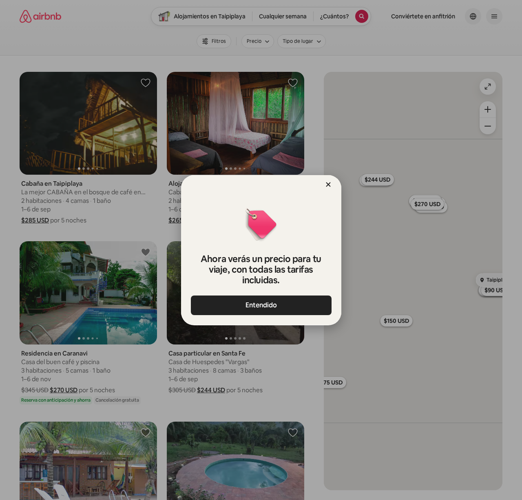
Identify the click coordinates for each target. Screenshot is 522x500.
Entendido (261, 305)
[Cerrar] (328, 184)
